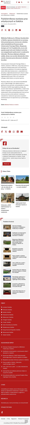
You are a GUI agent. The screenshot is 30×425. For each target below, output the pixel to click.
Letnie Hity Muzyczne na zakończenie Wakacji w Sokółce (18, 292)
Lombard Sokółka (7, 307)
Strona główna (4, 13)
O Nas (8, 418)
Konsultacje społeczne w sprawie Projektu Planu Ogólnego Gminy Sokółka (19, 278)
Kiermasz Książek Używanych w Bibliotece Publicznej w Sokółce (18, 227)
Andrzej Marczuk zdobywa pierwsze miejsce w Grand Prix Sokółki (19, 271)
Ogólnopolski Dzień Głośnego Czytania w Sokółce (21, 204)
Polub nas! (6, 163)
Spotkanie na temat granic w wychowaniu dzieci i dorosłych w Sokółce (19, 234)
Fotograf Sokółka (7, 319)
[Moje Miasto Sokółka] (5, 2)
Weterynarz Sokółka (8, 317)
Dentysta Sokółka (7, 309)
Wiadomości (12, 13)
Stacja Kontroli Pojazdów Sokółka (11, 329)
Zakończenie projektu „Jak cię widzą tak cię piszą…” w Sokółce (6, 187)
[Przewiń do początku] (26, 421)
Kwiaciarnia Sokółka (8, 314)
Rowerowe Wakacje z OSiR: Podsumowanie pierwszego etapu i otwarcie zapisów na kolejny (18, 242)
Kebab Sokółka (6, 334)
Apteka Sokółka (7, 312)
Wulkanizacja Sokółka (8, 327)
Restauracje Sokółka (8, 332)
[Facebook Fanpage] (16, 2)
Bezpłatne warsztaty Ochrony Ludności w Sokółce (17, 250)
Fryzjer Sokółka (7, 322)
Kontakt (26, 402)
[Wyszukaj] (21, 2)
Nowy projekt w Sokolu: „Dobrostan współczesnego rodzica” (19, 257)
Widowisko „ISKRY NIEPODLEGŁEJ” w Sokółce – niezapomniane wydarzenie (6, 208)
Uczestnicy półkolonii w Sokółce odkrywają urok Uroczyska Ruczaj (18, 285)
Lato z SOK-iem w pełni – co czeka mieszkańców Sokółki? (19, 264)
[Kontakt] (19, 2)
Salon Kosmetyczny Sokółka (10, 324)
